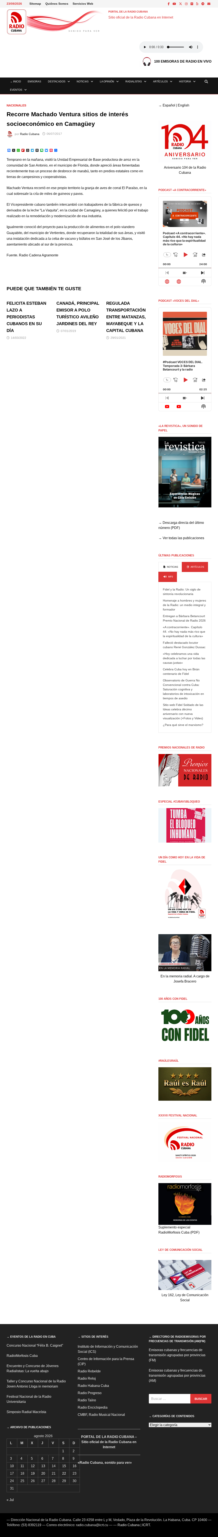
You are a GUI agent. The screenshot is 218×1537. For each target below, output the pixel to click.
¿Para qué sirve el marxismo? (183, 725)
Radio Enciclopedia (93, 1407)
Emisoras (34, 81)
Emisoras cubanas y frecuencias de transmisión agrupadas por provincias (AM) (177, 1375)
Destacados (56, 81)
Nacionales (16, 105)
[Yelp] (197, 4)
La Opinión (107, 81)
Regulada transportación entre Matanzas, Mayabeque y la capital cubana (126, 317)
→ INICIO (15, 81)
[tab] (170, 567)
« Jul (10, 1500)
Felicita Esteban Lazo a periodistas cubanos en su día (26, 317)
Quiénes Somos (56, 3)
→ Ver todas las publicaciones (181, 538)
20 (43, 1473)
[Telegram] (203, 4)
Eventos (16, 89)
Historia (185, 81)
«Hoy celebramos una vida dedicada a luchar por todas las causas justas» (184, 658)
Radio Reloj (87, 1378)
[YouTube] (175, 4)
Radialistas (133, 81)
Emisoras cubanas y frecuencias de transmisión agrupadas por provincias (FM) (177, 1355)
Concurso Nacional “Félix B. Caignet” (35, 1345)
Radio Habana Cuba (93, 1386)
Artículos (160, 81)
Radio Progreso (90, 1393)
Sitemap (35, 3)
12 (33, 1466)
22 (64, 1473)
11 (22, 1466)
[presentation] (170, 567)
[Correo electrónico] (208, 4)
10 (12, 1466)
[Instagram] (186, 4)
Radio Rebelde (89, 1371)
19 (33, 1473)
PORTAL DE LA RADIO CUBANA (128, 11)
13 (43, 1466)
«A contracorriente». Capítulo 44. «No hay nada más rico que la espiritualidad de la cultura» (184, 631)
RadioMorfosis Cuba (22, 1355)
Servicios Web (83, 3)
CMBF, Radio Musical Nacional (101, 1414)
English (183, 105)
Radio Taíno (87, 1400)
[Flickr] (192, 4)
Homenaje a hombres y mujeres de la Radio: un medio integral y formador (184, 605)
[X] (181, 4)
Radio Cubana (29, 133)
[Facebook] (169, 4)
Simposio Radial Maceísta (26, 1412)
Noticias (83, 81)
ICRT (146, 1525)
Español (169, 105)
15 (64, 1466)
